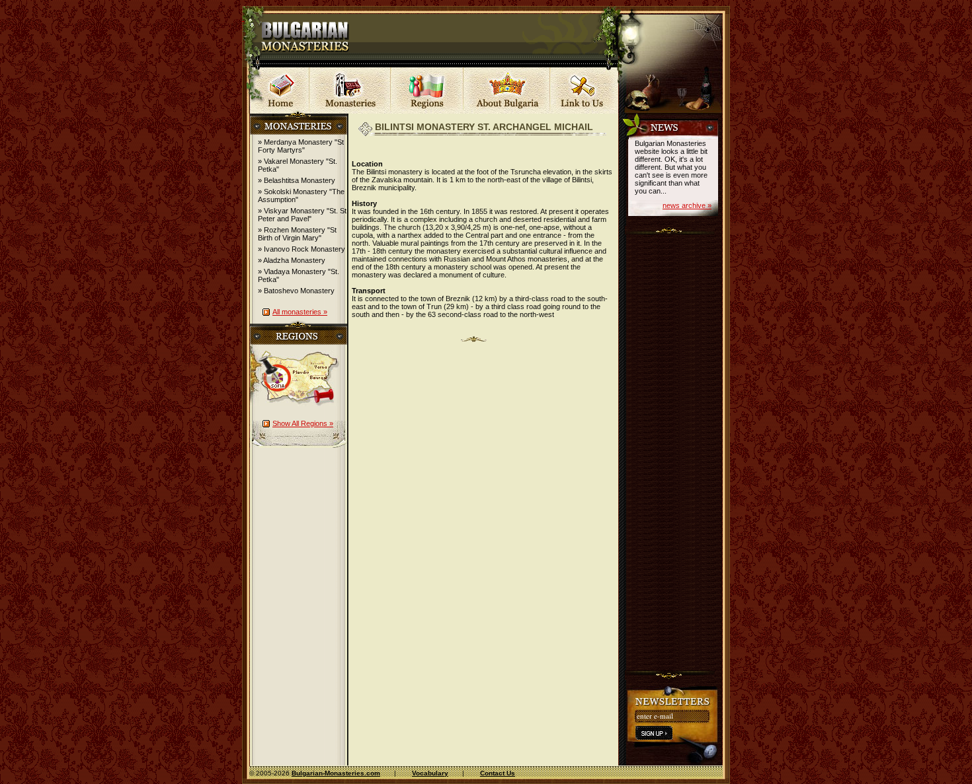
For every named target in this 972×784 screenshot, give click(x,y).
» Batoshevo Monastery (296, 291)
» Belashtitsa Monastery (296, 180)
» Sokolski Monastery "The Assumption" (301, 195)
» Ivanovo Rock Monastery (301, 249)
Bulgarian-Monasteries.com (336, 773)
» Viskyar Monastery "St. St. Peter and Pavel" (303, 215)
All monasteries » (299, 312)
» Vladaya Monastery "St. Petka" (298, 275)
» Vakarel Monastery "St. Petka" (297, 165)
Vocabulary (430, 773)
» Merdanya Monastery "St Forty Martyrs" (301, 146)
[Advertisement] (674, 449)
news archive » (687, 205)
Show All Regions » (302, 423)
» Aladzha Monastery (291, 260)
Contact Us (497, 773)
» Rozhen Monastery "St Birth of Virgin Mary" (297, 234)
